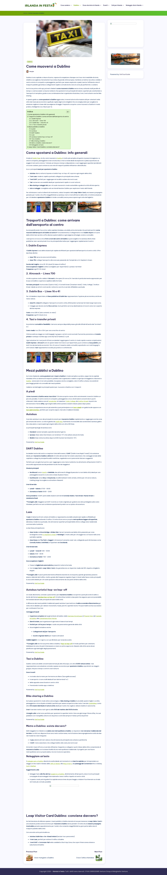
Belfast (33, 766)
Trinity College (70, 401)
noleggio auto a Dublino (35, 761)
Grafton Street (83, 401)
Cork (27, 766)
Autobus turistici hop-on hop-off (42, 137)
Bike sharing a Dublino (38, 141)
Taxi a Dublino (35, 139)
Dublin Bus (58, 422)
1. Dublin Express (36, 119)
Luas (33, 135)
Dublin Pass (36, 158)
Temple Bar (52, 401)
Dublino (30, 61)
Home (25, 13)
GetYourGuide (39, 442)
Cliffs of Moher (55, 764)
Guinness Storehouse (75, 616)
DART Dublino (35, 133)
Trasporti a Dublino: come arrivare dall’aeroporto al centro (48, 117)
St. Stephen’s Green (49, 535)
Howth (44, 472)
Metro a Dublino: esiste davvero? (41, 143)
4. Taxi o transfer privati (39, 125)
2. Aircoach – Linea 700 (38, 121)
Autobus (34, 131)
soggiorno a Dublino (57, 774)
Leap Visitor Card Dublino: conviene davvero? (44, 147)
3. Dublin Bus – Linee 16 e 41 (39, 123)
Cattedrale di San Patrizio (48, 619)
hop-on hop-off (66, 644)
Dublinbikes (93, 703)
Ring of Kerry (67, 764)
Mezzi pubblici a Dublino (36, 127)
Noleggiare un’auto (37, 145)
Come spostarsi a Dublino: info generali (41, 114)
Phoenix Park (88, 616)
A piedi (33, 129)
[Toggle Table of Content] (67, 111)
